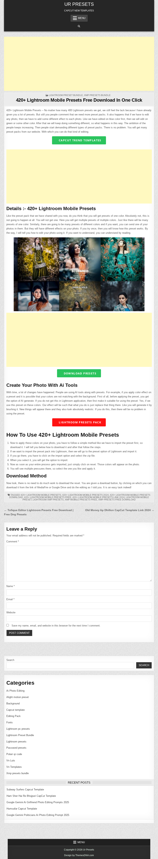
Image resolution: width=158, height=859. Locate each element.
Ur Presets (79, 4)
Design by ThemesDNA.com (79, 855)
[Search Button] (79, 26)
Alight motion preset (17, 697)
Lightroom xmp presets (48, 499)
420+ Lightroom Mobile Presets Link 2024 (98, 497)
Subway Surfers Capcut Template (25, 789)
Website (10, 612)
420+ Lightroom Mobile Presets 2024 (85, 495)
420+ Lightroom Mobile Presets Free (47, 497)
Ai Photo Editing (15, 690)
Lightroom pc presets (18, 728)
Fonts (9, 722)
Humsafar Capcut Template (22, 808)
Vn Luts (10, 760)
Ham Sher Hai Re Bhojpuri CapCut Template (31, 795)
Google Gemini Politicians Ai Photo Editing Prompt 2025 (38, 815)
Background (13, 703)
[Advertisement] (79, 64)
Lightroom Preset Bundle (66, 95)
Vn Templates (14, 766)
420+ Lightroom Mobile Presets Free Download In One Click (79, 100)
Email (10, 599)
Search (10, 660)
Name (10, 586)
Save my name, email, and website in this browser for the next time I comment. (56, 625)
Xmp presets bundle (97, 95)
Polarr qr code (14, 754)
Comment (12, 541)
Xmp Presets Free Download (117, 499)
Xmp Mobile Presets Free (81, 499)
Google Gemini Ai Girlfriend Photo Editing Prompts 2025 (38, 802)
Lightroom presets (16, 741)
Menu (81, 18)
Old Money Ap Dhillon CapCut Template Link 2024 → (119, 510)
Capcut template (15, 709)
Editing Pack (13, 716)
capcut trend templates (79, 140)
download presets (79, 373)
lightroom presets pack (79, 422)
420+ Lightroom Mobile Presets (41, 495)
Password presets (16, 747)
